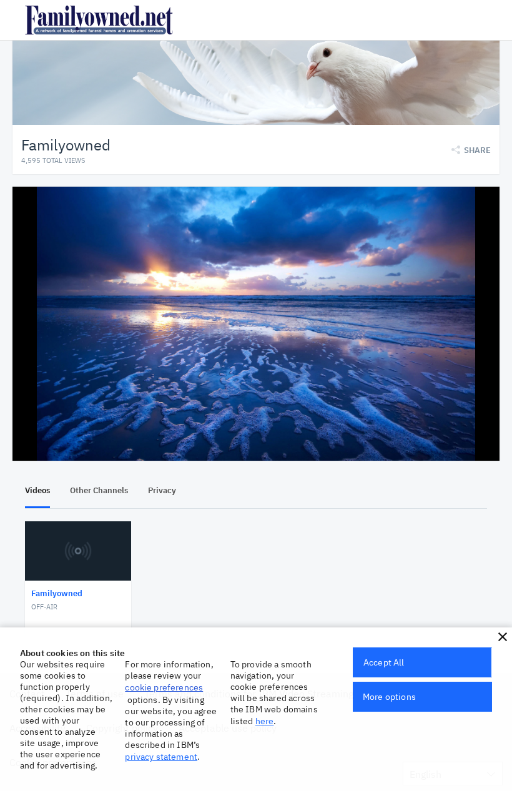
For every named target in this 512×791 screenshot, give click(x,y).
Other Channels (99, 490)
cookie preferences (164, 687)
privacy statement (161, 756)
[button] (502, 636)
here (264, 721)
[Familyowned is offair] (256, 324)
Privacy (162, 490)
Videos (37, 490)
